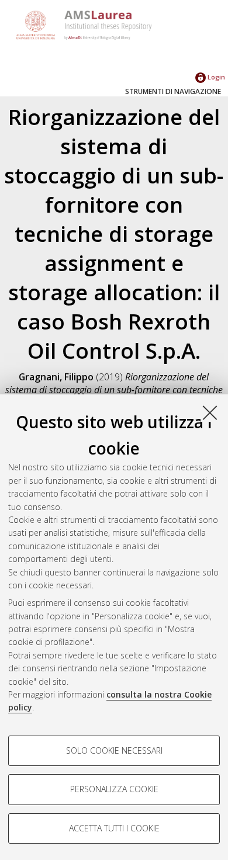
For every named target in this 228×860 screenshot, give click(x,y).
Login (215, 76)
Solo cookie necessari (114, 750)
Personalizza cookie (114, 789)
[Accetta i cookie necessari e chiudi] (210, 412)
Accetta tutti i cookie (114, 828)
